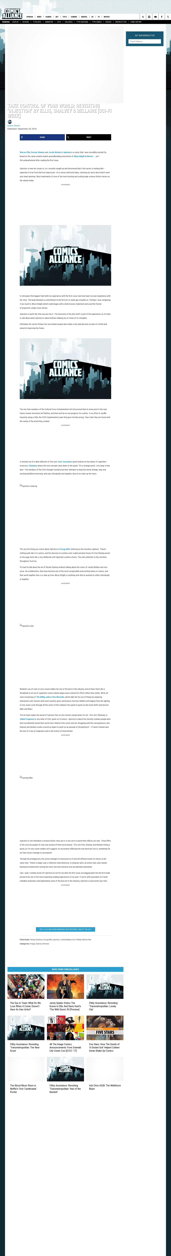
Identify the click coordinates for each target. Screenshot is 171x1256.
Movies (107, 17)
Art (56, 17)
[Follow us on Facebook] (162, 17)
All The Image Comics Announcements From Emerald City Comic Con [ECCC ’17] (65, 1047)
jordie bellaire (66, 940)
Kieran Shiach (14, 125)
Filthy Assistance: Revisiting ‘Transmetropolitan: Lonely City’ (103, 1006)
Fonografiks (65, 549)
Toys (65, 17)
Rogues (108, 22)
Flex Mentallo (58, 697)
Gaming (74, 17)
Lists (59, 22)
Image (32, 944)
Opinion (29, 17)
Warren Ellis (25, 152)
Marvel (84, 17)
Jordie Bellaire (55, 152)
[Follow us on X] (168, 17)
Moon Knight (79, 156)
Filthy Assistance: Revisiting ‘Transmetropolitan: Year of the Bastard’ (65, 1088)
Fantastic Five (121, 22)
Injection (66, 152)
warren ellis (86, 940)
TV (99, 17)
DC (93, 17)
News (39, 17)
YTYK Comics (97, 22)
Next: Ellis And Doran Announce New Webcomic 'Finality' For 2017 (65, 929)
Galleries (69, 22)
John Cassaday (64, 461)
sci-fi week (76, 940)
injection (56, 940)
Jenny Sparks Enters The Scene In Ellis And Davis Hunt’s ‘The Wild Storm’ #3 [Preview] (65, 1006)
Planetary (33, 465)
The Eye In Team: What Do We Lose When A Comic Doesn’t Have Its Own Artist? (25, 1006)
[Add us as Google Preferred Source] (149, 17)
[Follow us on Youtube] (155, 17)
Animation (49, 22)
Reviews (26, 22)
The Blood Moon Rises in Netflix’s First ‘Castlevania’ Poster (23, 1088)
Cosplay (15, 22)
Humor (48, 17)
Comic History (136, 22)
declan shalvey (36, 940)
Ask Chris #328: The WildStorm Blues (105, 1087)
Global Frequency (27, 719)
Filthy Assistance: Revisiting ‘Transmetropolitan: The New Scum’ (24, 1047)
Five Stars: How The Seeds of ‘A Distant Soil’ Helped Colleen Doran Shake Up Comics (104, 1047)
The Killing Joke (43, 697)
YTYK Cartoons (82, 22)
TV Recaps (37, 22)
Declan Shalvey (38, 152)
